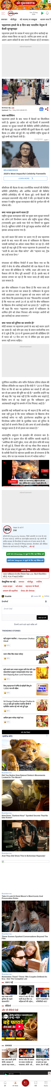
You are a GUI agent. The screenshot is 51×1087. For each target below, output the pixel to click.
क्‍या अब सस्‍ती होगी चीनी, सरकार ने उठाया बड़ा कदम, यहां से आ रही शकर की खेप (9, 1062)
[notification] (47, 13)
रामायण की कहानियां (10, 590)
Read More (13, 482)
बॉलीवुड (13, 19)
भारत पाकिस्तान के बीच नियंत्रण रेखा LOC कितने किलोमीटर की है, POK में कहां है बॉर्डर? (24, 575)
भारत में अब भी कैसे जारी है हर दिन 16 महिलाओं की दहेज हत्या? (26, 999)
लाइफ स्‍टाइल (7, 586)
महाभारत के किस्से (32, 586)
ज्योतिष (39, 581)
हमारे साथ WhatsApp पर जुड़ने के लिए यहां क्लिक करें (25, 554)
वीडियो (8, 1005)
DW (13, 108)
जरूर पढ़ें (9, 982)
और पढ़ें (31, 546)
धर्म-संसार (19, 586)
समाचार (4, 19)
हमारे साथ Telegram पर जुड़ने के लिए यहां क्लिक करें (25, 560)
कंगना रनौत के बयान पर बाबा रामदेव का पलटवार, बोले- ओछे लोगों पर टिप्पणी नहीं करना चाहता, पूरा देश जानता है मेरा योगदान (26, 1062)
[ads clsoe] (49, 1073)
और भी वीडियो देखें (10, 1010)
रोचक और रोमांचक (28, 590)
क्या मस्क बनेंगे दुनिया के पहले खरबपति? (7, 999)
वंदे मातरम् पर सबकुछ (28, 19)
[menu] (3, 13)
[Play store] (42, 13)
